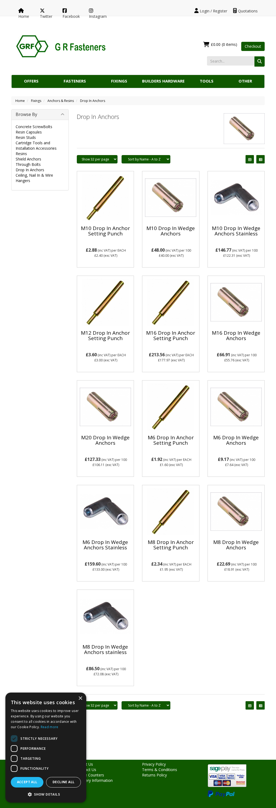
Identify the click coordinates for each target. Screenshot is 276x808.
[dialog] (45, 748)
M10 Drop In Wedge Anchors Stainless (236, 231)
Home (23, 16)
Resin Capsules (29, 132)
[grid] (250, 159)
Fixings (119, 81)
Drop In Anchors (92, 100)
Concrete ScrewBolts (34, 126)
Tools (206, 81)
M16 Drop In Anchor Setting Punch (170, 335)
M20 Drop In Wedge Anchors (105, 440)
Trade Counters (90, 775)
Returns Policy (154, 775)
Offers (31, 81)
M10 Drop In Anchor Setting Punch (105, 231)
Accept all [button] (27, 782)
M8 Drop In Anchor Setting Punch (171, 545)
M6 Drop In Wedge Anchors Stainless (105, 545)
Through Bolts (28, 164)
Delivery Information (95, 780)
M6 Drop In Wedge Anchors (236, 440)
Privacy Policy (154, 764)
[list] (260, 159)
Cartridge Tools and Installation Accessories (36, 145)
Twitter (46, 16)
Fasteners (75, 81)
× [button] (80, 698)
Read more (49, 727)
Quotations (247, 10)
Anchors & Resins (60, 100)
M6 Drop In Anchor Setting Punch (171, 440)
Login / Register (213, 10)
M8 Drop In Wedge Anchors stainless (105, 649)
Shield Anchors (28, 159)
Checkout (253, 46)
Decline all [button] (63, 782)
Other (245, 81)
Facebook (71, 16)
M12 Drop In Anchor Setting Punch (105, 335)
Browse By (26, 114)
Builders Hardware (163, 81)
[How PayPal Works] (221, 793)
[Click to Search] (259, 61)
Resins (21, 153)
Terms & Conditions (159, 769)
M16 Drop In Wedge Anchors (236, 335)
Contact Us (86, 769)
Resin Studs (26, 137)
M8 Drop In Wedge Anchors (236, 545)
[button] (46, 794)
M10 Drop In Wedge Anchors (170, 231)
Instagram (98, 16)
